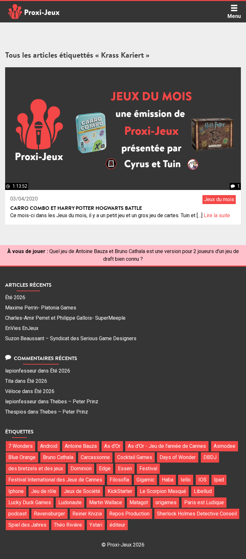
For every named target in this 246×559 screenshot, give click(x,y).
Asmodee (224, 446)
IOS (202, 480)
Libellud (203, 491)
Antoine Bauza (81, 446)
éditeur (117, 525)
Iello (186, 480)
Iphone (16, 491)
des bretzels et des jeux (35, 468)
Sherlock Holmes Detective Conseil (197, 514)
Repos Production (129, 514)
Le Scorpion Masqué (163, 491)
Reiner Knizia (87, 514)
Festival (148, 468)
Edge (105, 468)
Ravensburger (49, 514)
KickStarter (120, 491)
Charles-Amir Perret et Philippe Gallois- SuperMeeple (65, 318)
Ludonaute (70, 502)
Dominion (81, 468)
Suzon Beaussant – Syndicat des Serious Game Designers (70, 338)
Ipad (219, 480)
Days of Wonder (178, 457)
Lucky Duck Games (29, 502)
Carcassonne (95, 457)
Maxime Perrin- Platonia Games (40, 308)
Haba (167, 480)
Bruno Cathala (58, 457)
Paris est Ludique (204, 502)
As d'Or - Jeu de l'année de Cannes (167, 446)
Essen (125, 468)
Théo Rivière (68, 525)
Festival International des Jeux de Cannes (55, 480)
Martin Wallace (105, 502)
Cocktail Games (134, 457)
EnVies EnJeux (21, 328)
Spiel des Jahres (27, 525)
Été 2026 (15, 297)
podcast (17, 514)
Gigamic (145, 480)
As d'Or (112, 446)
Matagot (138, 502)
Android (48, 446)
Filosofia (119, 480)
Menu (234, 16)
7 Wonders (20, 446)
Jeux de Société (82, 491)
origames (165, 502)
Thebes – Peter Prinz (74, 402)
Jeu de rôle (43, 491)
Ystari (95, 525)
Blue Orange (22, 457)
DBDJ (210, 457)
